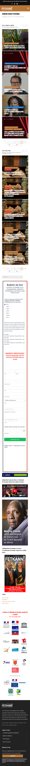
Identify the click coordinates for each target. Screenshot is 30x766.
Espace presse (8, 129)
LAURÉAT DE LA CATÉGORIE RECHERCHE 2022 (15, 68)
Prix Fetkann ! (17, 129)
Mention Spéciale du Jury (11, 43)
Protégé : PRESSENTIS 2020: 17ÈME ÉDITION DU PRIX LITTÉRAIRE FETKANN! (15, 193)
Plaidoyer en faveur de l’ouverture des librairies (14, 216)
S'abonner (12, 756)
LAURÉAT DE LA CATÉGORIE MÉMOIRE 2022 (14, 111)
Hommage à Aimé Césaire (8, 601)
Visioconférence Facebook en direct (14, 173)
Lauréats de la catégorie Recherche (14, 63)
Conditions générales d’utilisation (11, 733)
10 (9, 144)
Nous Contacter (7, 742)
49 (16, 144)
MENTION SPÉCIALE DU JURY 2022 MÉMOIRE (14, 90)
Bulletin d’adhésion (7, 736)
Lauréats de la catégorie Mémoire (14, 107)
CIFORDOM (4, 599)
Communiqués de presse (11, 127)
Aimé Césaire (5, 597)
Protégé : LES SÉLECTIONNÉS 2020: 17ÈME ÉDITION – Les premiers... (13, 259)
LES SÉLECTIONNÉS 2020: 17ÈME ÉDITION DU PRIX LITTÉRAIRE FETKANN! (15, 237)
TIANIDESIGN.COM (12, 725)
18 (16, 271)
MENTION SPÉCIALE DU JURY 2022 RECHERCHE (14, 47)
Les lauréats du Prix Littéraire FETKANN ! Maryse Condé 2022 (14, 133)
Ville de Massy (6, 739)
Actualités (8, 169)
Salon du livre (5, 603)
